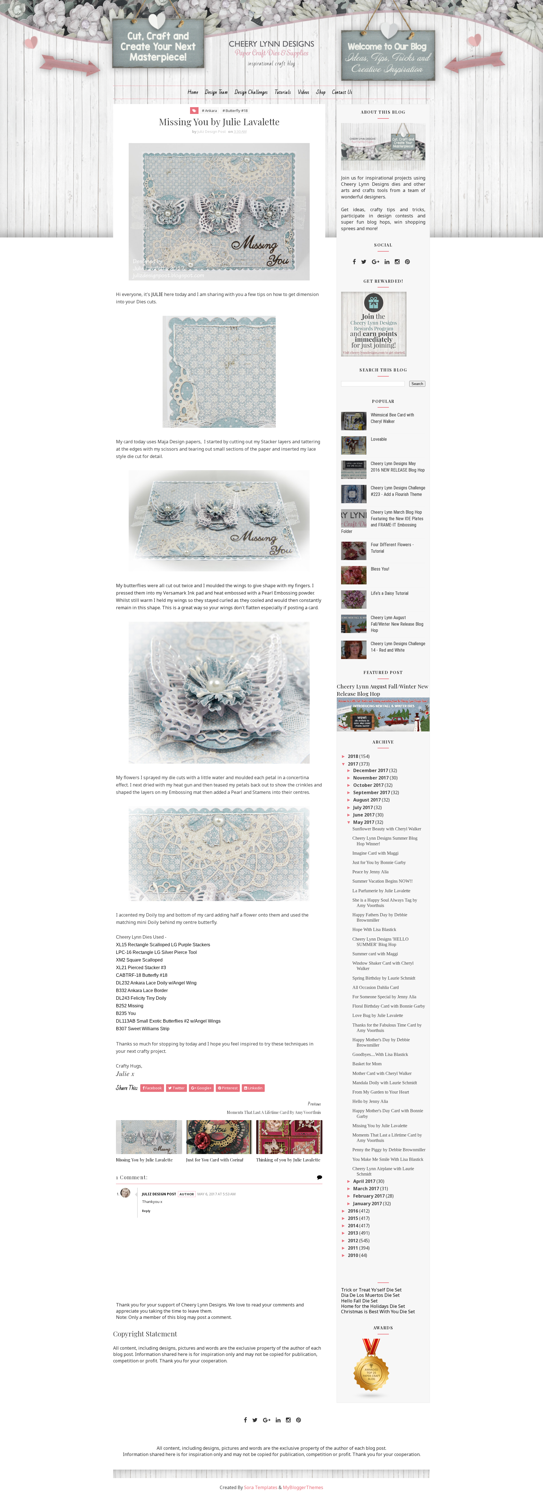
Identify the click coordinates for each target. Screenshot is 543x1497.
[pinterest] (407, 262)
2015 (353, 1218)
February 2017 (369, 1196)
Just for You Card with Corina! (214, 1160)
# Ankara (209, 110)
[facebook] (354, 262)
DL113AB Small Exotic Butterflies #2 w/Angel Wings (168, 1021)
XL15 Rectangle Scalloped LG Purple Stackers (163, 944)
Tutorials (283, 92)
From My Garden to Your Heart (380, 1092)
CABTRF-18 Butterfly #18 (141, 975)
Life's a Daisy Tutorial (389, 593)
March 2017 (366, 1188)
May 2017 (364, 822)
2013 (353, 1233)
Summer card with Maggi (375, 953)
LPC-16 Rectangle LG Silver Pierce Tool (156, 952)
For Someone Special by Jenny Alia (384, 996)
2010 (353, 1255)
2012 (353, 1240)
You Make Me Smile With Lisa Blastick (387, 1159)
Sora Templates (260, 1487)
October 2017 (369, 785)
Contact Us (342, 92)
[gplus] (375, 262)
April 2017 (364, 1181)
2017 (353, 764)
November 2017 (371, 778)
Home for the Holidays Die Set (373, 1306)
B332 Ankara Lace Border (142, 990)
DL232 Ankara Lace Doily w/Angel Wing (156, 982)
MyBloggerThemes (303, 1487)
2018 (353, 756)
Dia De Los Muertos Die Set (370, 1295)
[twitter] (364, 262)
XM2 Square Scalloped (139, 960)
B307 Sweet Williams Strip (142, 1028)
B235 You (126, 1013)
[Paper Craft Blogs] (371, 1369)
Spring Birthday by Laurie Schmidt (383, 978)
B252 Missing (129, 1005)
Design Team (216, 92)
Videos (303, 92)
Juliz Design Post (159, 1194)
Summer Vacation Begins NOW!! (382, 881)
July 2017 (363, 807)
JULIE (157, 294)
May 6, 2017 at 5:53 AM (216, 1194)
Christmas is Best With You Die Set (378, 1311)
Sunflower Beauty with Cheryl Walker (386, 828)
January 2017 (368, 1203)
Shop (321, 92)
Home (193, 92)
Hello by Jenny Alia (370, 1101)
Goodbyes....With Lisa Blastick (380, 1054)
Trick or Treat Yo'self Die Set (371, 1290)
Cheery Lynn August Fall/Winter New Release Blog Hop (397, 624)
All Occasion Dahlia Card (375, 987)
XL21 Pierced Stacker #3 (141, 967)
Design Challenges (251, 92)
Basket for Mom (367, 1063)
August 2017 (367, 800)
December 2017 (371, 770)
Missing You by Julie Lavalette (144, 1160)
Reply (146, 1211)
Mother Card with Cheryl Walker (381, 1073)
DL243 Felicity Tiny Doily (141, 998)
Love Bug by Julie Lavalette (377, 1015)
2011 (353, 1248)
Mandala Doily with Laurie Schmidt (384, 1082)
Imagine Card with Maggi (375, 853)
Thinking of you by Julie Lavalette (288, 1160)
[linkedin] (387, 262)
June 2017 (364, 815)
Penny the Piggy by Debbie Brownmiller (388, 1149)
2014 (353, 1225)
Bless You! (380, 569)
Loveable (379, 439)
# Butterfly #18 (235, 110)
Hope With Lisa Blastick (374, 929)
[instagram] (397, 262)
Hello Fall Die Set (359, 1301)
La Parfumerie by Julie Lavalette (381, 890)
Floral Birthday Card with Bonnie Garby (388, 1006)
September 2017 (372, 792)
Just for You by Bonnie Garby (379, 862)
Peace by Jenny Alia (370, 871)
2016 (353, 1211)
